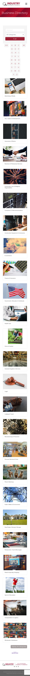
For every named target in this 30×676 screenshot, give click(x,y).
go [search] (16, 39)
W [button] (15, 71)
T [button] (15, 67)
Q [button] (15, 63)
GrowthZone (20, 673)
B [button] (15, 45)
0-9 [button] (6, 45)
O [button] (18, 60)
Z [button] (16, 74)
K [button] (15, 56)
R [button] (18, 63)
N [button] (15, 60)
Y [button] (13, 74)
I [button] (18, 53)
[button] (19, 646)
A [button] (11, 45)
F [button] (18, 49)
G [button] (12, 53)
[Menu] (26, 4)
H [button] (15, 53)
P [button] (11, 63)
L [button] (18, 56)
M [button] (11, 60)
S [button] (11, 67)
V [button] (11, 71)
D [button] (11, 49)
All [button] (24, 45)
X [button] (18, 71)
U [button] (18, 67)
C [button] (18, 45)
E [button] (15, 49)
